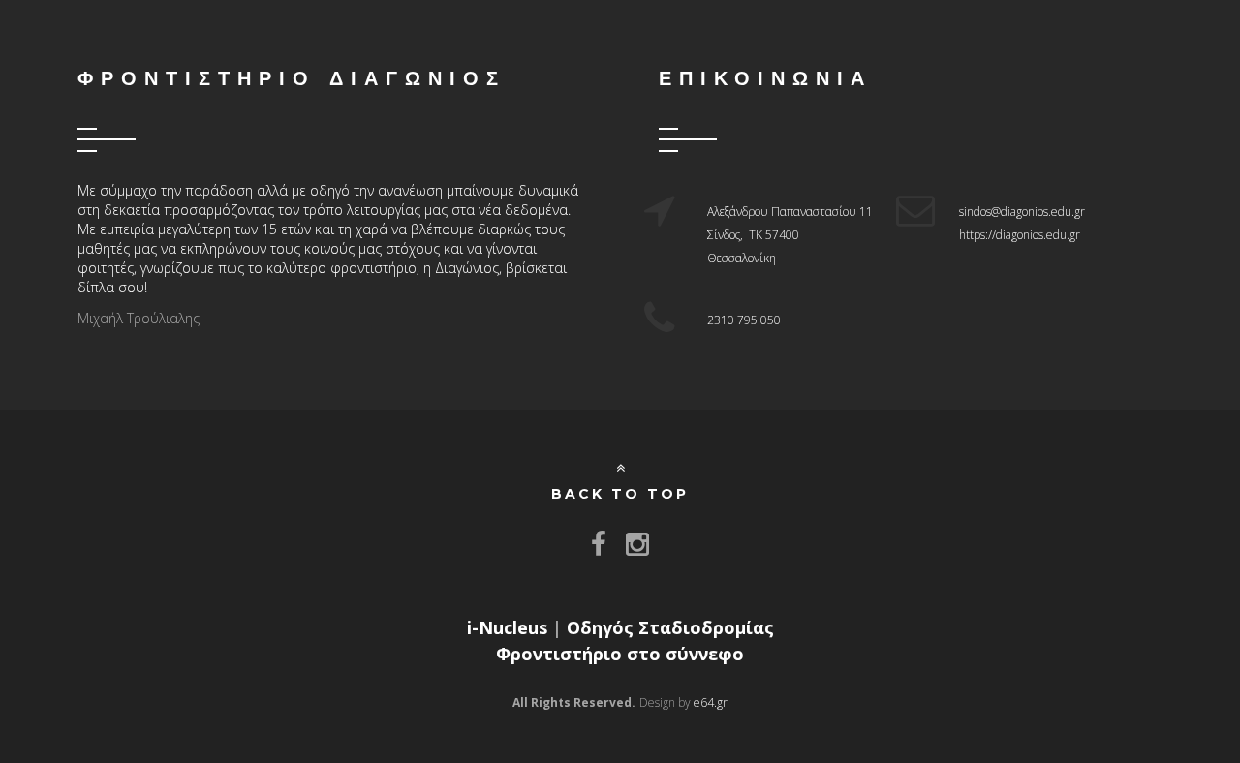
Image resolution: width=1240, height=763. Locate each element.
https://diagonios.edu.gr (1019, 235)
